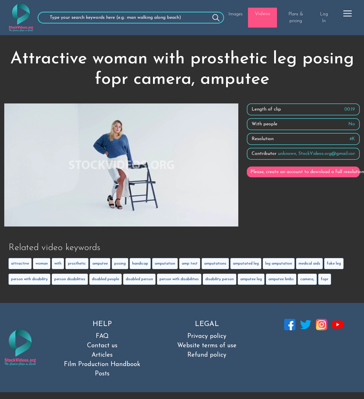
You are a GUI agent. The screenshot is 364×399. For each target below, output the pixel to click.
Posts (102, 374)
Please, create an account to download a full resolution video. (305, 172)
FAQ (102, 336)
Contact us (102, 345)
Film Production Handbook (102, 364)
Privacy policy (206, 336)
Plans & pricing (295, 17)
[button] (347, 13)
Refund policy (206, 355)
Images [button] (235, 14)
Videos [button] (262, 13)
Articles (102, 355)
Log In (324, 17)
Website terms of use (207, 345)
